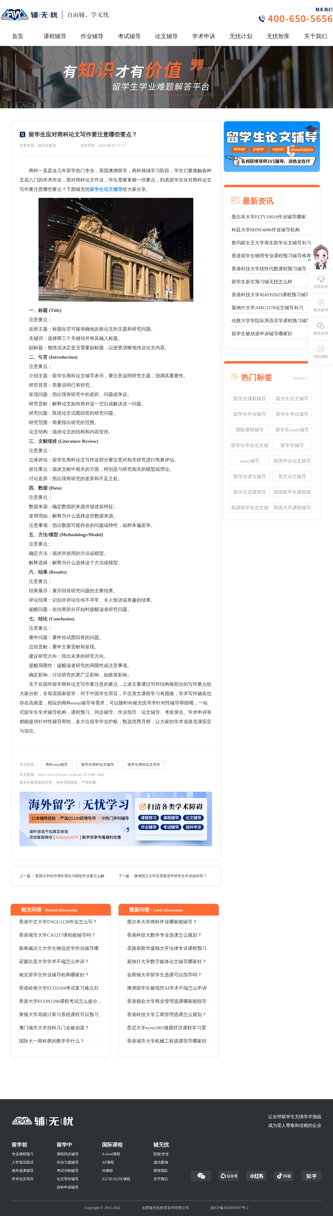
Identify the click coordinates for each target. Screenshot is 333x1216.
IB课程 (107, 1171)
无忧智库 (278, 36)
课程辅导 (54, 36)
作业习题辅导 (68, 1162)
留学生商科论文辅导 (97, 765)
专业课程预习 (23, 1154)
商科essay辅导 (57, 765)
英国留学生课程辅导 (292, 493)
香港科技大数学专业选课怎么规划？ (164, 935)
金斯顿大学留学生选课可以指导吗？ (164, 974)
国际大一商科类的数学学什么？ (52, 1041)
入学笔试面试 (23, 1162)
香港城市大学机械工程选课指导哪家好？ (169, 1041)
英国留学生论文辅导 (249, 509)
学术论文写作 (23, 1179)
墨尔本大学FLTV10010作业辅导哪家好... (273, 216)
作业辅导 (92, 36)
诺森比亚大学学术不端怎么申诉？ (54, 961)
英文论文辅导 (292, 476)
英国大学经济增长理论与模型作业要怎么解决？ (73, 876)
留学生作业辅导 (249, 414)
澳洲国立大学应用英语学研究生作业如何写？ (170, 876)
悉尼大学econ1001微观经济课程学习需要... (171, 1027)
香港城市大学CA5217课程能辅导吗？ (57, 935)
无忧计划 (240, 36)
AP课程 (108, 1162)
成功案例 (160, 1162)
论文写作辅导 (68, 1179)
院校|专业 (161, 1154)
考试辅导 (129, 36)
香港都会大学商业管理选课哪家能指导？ (169, 1001)
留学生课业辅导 (249, 476)
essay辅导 (250, 460)
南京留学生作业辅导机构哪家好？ (54, 974)
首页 (17, 36)
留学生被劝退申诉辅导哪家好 (262, 333)
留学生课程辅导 (249, 398)
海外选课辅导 (23, 1171)
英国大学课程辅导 (292, 507)
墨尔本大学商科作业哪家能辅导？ (162, 921)
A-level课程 (111, 1154)
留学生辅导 (292, 445)
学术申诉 (203, 36)
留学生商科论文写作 (143, 765)
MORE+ (300, 378)
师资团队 (160, 1171)
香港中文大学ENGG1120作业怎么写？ (58, 921)
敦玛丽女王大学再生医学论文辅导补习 (271, 242)
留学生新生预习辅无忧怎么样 (262, 281)
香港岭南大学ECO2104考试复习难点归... (61, 988)
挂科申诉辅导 (68, 1187)
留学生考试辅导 (292, 414)
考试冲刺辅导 (68, 1171)
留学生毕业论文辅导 (249, 446)
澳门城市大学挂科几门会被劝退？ (54, 1027)
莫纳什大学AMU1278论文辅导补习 (267, 307)
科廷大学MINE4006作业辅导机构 (266, 229)
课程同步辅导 (68, 1154)
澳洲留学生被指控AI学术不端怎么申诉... (169, 988)
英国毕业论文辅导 (292, 460)
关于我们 (315, 36)
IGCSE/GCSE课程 (116, 1179)
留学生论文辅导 (292, 398)
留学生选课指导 (249, 492)
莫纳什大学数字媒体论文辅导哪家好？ (167, 961)
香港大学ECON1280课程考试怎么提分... (60, 1001)
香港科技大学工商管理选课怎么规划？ (167, 1014)
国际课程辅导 (250, 429)
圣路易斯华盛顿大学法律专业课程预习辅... (171, 948)
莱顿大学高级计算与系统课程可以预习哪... (63, 1014)
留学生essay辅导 (292, 429)
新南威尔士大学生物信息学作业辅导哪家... (63, 948)
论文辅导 (166, 36)
